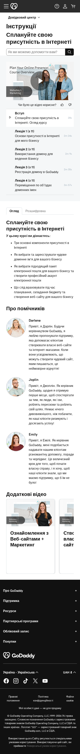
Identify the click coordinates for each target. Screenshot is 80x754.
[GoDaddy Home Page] (19, 655)
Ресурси (9, 610)
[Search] (69, 52)
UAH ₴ (67, 672)
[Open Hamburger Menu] (4, 6)
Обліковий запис (16, 631)
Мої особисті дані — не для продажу (40, 708)
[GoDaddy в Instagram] (16, 682)
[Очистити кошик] (73, 6)
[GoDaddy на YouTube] (45, 682)
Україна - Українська (19, 672)
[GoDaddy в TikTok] (26, 682)
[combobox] (35, 52)
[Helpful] (62, 105)
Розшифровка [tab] (35, 210)
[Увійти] (65, 6)
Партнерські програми (20, 621)
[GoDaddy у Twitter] (35, 682)
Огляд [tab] (14, 210)
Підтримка (11, 600)
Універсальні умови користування (46, 746)
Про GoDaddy (13, 590)
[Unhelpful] (70, 105)
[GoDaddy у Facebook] (6, 682)
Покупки (9, 641)
